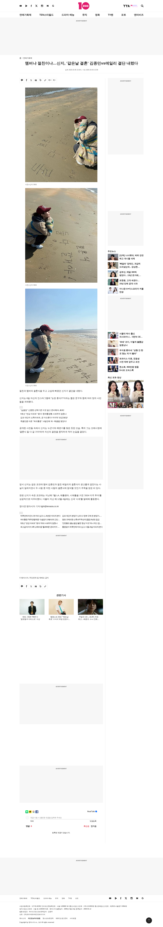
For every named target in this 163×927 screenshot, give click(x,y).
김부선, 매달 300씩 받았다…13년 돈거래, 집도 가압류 (129, 275)
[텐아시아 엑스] (36, 6)
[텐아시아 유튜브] (21, 6)
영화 (97, 14)
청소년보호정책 (48, 918)
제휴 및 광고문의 (62, 918)
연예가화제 (25, 14)
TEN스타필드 (46, 14)
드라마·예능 (68, 14)
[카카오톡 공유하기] (21, 80)
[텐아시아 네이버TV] (26, 6)
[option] (126, 391)
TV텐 (110, 14)
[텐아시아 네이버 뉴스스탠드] (48, 6)
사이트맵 (73, 918)
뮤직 (84, 14)
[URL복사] (45, 80)
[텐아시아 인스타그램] (42, 6)
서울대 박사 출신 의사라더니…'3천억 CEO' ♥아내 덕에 (131, 336)
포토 (123, 14)
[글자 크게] (49, 80)
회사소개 (22, 918)
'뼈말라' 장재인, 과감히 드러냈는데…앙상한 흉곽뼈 (129, 267)
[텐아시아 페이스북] (31, 6)
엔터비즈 (139, 14)
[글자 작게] (54, 80)
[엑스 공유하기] (31, 80)
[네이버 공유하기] (35, 80)
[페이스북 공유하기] (26, 80)
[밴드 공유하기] (40, 80)
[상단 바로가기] (149, 920)
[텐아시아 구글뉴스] (53, 6)
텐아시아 (32, 922)
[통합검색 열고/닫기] (142, 6)
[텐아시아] (83, 6)
